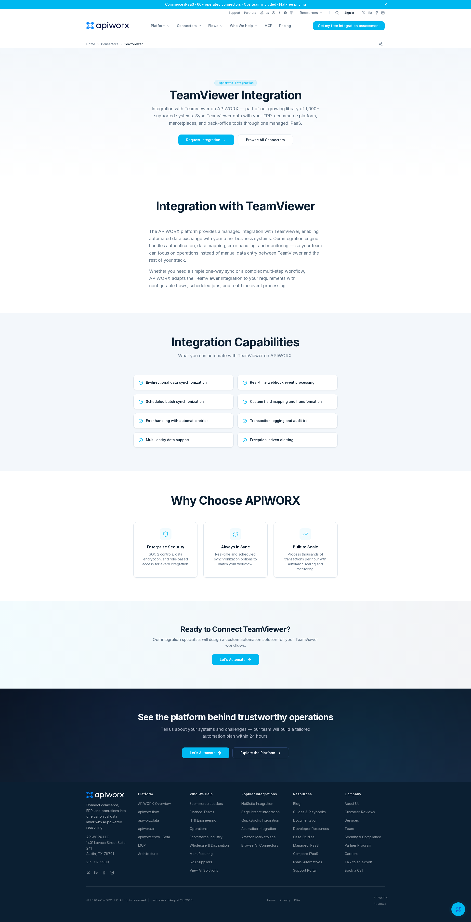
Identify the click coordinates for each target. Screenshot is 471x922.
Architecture (148, 854)
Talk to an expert (358, 862)
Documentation (305, 820)
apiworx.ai (146, 829)
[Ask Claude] (267, 12)
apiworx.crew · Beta (154, 837)
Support (234, 12)
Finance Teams (202, 812)
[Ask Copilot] (291, 12)
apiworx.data (148, 820)
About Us (352, 803)
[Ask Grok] (285, 12)
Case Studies (303, 837)
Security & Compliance (363, 837)
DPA (297, 900)
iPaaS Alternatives (307, 862)
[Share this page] (381, 44)
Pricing (285, 26)
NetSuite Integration (257, 803)
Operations (199, 829)
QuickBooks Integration (260, 820)
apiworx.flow (148, 812)
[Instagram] (383, 12)
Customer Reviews (360, 812)
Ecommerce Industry (206, 837)
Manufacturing (201, 854)
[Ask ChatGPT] (261, 12)
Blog (297, 803)
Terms (271, 900)
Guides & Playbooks (309, 812)
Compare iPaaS (305, 854)
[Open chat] (458, 909)
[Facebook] (376, 12)
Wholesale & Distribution (209, 845)
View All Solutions (204, 870)
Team (349, 829)
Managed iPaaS (306, 845)
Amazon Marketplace (258, 837)
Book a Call (354, 870)
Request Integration (203, 140)
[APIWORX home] (107, 26)
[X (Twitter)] (364, 12)
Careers (351, 854)
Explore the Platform (257, 753)
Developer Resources (311, 829)
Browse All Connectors (265, 140)
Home (90, 44)
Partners (250, 12)
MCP (268, 26)
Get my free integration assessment (349, 26)
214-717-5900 (97, 862)
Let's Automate (233, 659)
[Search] (337, 12)
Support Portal (304, 870)
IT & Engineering (203, 820)
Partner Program (358, 845)
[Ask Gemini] (279, 12)
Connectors (109, 44)
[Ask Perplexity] (273, 12)
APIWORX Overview (154, 803)
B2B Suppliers (201, 862)
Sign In (349, 12)
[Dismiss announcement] (386, 4)
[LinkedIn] (370, 12)
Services (352, 820)
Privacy (285, 900)
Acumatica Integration (258, 829)
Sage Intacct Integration (260, 812)
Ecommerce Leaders (206, 803)
